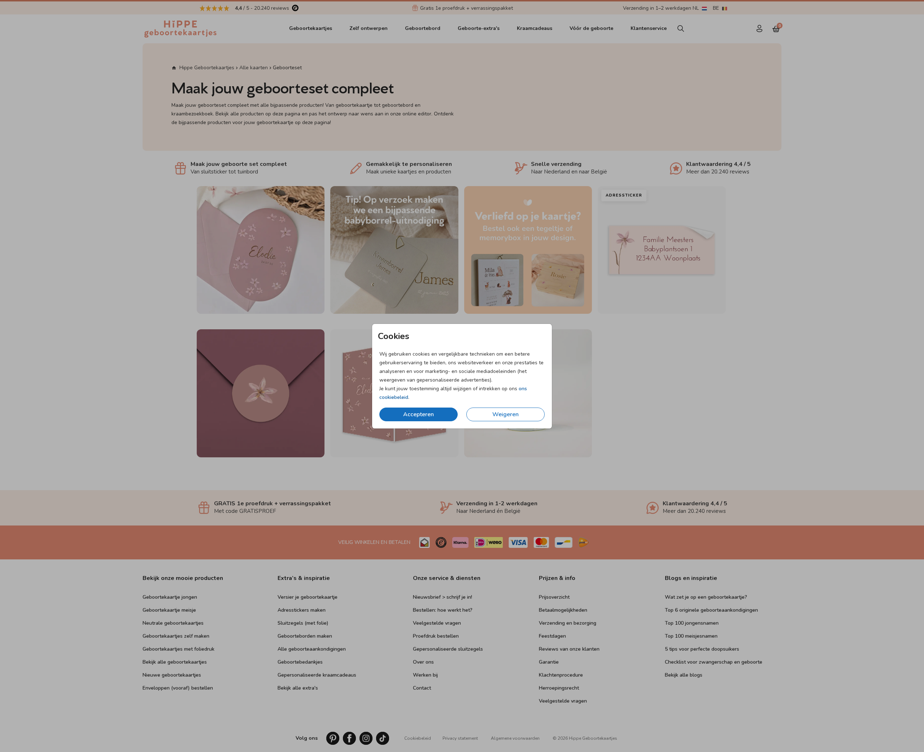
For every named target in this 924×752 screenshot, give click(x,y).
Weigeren (505, 414)
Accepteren (418, 414)
